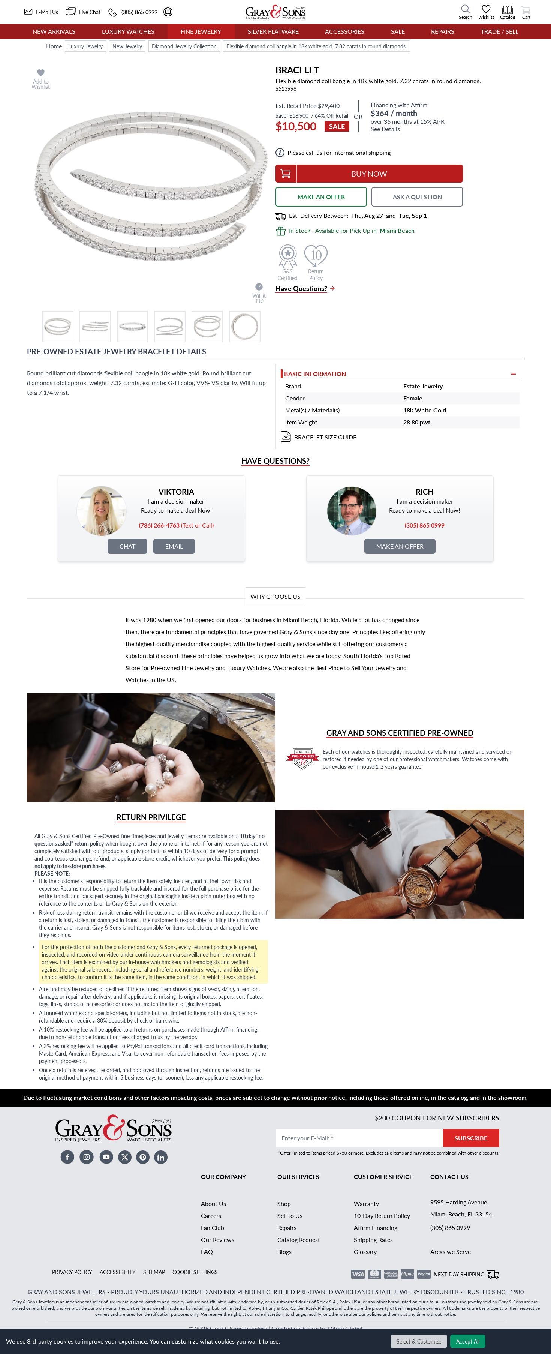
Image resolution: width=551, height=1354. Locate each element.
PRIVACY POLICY (72, 1272)
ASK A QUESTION (417, 196)
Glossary (365, 1251)
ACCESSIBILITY (118, 1272)
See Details (385, 129)
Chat (127, 546)
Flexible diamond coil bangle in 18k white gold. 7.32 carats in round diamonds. (316, 46)
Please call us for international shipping (339, 152)
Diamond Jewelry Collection (184, 46)
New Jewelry (127, 46)
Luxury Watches (128, 31)
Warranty (366, 1203)
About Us (213, 1203)
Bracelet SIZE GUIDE (325, 437)
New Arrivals (54, 31)
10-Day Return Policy (382, 1215)
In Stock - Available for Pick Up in (352, 230)
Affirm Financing (375, 1227)
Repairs (442, 31)
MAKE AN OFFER (321, 196)
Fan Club (212, 1227)
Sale (398, 31)
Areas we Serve (450, 1251)
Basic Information (315, 373)
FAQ (207, 1251)
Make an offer (400, 546)
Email (174, 546)
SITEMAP (154, 1272)
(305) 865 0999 (450, 1227)
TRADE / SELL (499, 31)
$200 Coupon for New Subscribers (437, 1117)
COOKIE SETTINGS (195, 1272)
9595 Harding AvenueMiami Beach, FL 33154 (461, 1208)
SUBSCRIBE (471, 1138)
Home (54, 46)
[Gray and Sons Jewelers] (276, 12)
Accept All (467, 1341)
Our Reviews (217, 1239)
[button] (57, 326)
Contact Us (449, 1176)
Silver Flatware (273, 31)
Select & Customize (419, 1341)
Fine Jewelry (201, 31)
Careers (211, 1215)
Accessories (344, 31)
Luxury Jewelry (85, 46)
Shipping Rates (373, 1239)
